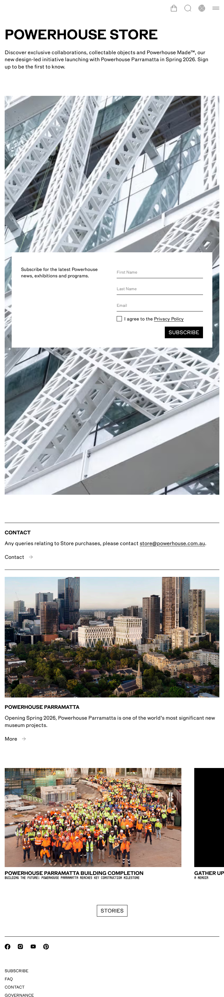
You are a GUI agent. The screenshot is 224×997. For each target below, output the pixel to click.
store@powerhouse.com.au (172, 543)
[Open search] (188, 8)
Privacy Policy (169, 319)
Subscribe (184, 332)
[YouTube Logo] (33, 947)
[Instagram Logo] (20, 947)
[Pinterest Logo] (46, 947)
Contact (14, 557)
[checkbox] (119, 318)
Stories (112, 910)
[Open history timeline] (202, 8)
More (11, 738)
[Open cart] (174, 8)
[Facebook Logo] (7, 947)
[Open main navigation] (216, 8)
